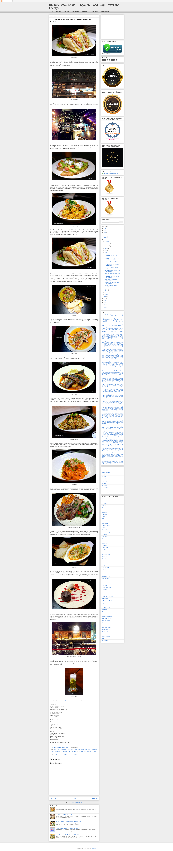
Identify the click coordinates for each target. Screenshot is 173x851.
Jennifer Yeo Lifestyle (106, 554)
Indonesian (121, 409)
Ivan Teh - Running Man (107, 549)
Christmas (104, 390)
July (106, 250)
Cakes (121, 383)
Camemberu (105, 512)
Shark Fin (110, 445)
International (105, 410)
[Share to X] (74, 747)
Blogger (94, 848)
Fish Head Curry (115, 400)
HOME (52, 11)
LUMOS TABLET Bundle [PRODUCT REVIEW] (67, 828)
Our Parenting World (106, 587)
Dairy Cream (105, 518)
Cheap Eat (104, 386)
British (103, 381)
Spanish (112, 448)
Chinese (121, 389)
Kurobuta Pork (70, 751)
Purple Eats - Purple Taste (107, 596)
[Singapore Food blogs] (109, 215)
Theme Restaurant (106, 456)
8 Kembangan (113, 344)
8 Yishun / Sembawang (115, 358)
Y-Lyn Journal (105, 640)
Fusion (58, 751)
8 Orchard (119, 348)
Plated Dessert (84, 751)
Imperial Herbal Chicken (107, 409)
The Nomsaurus (105, 625)
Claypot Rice (120, 390)
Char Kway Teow (115, 385)
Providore (108, 438)
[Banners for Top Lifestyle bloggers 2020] (111, 173)
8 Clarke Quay (110, 338)
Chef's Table (112, 386)
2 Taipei (120, 317)
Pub (111, 438)
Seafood (89, 751)
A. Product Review (118, 366)
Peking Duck (105, 431)
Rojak (106, 441)
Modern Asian (110, 423)
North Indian (116, 427)
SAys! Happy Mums (106, 602)
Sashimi (114, 442)
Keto (113, 414)
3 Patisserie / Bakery (119, 324)
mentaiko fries (106, 463)
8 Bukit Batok (114, 336)
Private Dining (104, 438)
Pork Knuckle (111, 435)
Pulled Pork (118, 438)
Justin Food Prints (106, 472)
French (107, 401)
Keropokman (105, 558)
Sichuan (121, 445)
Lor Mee (113, 420)
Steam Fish (120, 449)
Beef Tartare (109, 377)
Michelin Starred (108, 422)
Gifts (106, 403)
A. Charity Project (111, 362)
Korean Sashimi (111, 415)
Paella (122, 428)
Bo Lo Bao (104, 379)
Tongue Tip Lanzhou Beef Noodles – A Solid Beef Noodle (68, 834)
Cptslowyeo (104, 514)
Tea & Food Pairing (118, 454)
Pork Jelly (106, 435)
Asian (115, 370)
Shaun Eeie (104, 609)
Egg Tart (116, 397)
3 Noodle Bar (111, 324)
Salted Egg (104, 442)
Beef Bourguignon (114, 374)
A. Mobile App (114, 365)
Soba (116, 447)
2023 (105, 232)
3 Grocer (108, 321)
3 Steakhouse (112, 327)
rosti (110, 463)
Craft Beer (104, 394)
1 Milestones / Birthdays (114, 314)
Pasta (79, 751)
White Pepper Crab (109, 461)
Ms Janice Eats (105, 478)
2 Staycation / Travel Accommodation (112, 316)
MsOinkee (104, 483)
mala (103, 463)
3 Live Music (106, 324)
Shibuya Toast (116, 445)
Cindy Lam (104, 470)
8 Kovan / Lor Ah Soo (111, 345)
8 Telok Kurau (107, 356)
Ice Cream (112, 408)
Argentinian (104, 370)
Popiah (114, 434)
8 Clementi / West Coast (118, 338)
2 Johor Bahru (114, 315)
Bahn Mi (106, 373)
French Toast (111, 401)
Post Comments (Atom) (77, 802)
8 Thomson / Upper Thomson (116, 356)
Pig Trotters (117, 433)
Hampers (108, 406)
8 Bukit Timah (120, 336)
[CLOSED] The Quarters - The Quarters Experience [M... (111, 256)
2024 (105, 230)
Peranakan (120, 431)
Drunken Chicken (114, 396)
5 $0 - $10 (107, 329)
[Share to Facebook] (75, 747)
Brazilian (109, 380)
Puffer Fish (114, 438)
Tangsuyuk (108, 454)
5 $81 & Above (118, 331)
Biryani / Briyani (112, 378)
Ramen (121, 438)
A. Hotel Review (117, 364)
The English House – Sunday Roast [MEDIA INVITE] (112, 271)
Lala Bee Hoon (109, 416)
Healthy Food (64, 751)
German (103, 403)
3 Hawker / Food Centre (116, 321)
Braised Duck (120, 379)
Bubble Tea (110, 381)
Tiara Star (104, 633)
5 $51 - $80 (109, 331)
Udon (107, 457)
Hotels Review (75, 11)
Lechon (120, 417)
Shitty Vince (104, 489)
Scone (103, 444)
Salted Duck (121, 441)
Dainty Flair (104, 516)
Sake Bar (112, 441)
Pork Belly (118, 434)
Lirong (103, 565)
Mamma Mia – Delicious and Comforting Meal (66, 808)
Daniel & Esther (105, 521)
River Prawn (118, 439)
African (117, 369)
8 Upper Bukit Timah (111, 357)
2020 (105, 237)
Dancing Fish (107, 395)
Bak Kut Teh (104, 374)
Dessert (112, 395)
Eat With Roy (105, 529)
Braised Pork (105, 380)
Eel (114, 397)
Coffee (119, 391)
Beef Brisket (120, 374)
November (107, 243)
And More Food (105, 507)
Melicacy (104, 476)
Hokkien (110, 407)
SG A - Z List (66, 11)
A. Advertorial (117, 361)
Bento (115, 377)
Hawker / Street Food (114, 406)
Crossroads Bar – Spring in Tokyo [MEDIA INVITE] (112, 283)
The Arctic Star (105, 614)
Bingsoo (103, 378)
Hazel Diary (104, 545)
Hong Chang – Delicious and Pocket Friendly (111, 280)
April (106, 288)
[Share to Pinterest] (77, 747)
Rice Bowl (104, 439)
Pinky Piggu (104, 591)
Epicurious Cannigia (106, 532)
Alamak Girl (104, 501)
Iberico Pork (107, 408)
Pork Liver (116, 435)
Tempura (104, 455)
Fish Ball (110, 400)
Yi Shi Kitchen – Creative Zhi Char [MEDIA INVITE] (112, 277)
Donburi (121, 395)
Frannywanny (105, 538)
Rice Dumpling (109, 439)
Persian (103, 432)
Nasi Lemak (114, 426)
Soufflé (122, 447)
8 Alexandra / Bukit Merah (113, 333)
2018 (105, 296)
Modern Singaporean (118, 423)
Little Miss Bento (105, 567)
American (121, 369)
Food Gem (104, 536)
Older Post (95, 798)
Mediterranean (120, 421)
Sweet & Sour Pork (108, 453)
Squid (113, 449)
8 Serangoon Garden (112, 351)
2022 (105, 234)
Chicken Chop (117, 386)
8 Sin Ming (117, 352)
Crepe (108, 394)
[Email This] (72, 747)
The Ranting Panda (106, 627)
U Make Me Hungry (106, 636)
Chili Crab (115, 389)
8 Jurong (115, 343)
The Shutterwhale (106, 629)
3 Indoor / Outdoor (116, 323)
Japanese (114, 412)
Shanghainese (104, 445)
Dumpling (108, 397)
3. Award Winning (109, 328)
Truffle (116, 456)
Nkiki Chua (104, 585)
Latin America (112, 417)
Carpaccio (118, 384)
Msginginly (104, 481)
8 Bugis (110, 336)
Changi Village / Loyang (108, 385)
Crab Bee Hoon (119, 392)
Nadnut (103, 580)
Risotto (113, 439)
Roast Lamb (118, 440)
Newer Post (53, 798)
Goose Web (115, 403)
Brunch (106, 381)
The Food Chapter (106, 620)
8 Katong (108, 344)
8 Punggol (120, 349)
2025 (105, 228)
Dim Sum (117, 395)
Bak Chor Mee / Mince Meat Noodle (115, 373)
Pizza (105, 434)
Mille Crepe (121, 422)
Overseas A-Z (85, 11)
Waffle (121, 457)
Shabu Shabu (120, 444)
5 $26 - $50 (73, 749)
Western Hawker (117, 460)
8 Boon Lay (107, 336)
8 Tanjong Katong (108, 355)
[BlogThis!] (73, 747)
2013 (105, 306)
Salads (116, 441)
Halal (105, 406)
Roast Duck (113, 440)
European (121, 397)
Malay (121, 420)
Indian (115, 409)
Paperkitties (104, 589)
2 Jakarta (108, 315)
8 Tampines (117, 354)
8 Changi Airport (118, 337)
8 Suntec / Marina (109, 354)
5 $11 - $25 (67, 749)
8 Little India (119, 345)
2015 (105, 302)
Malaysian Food (105, 421)
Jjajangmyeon (104, 414)
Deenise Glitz (105, 523)
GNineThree (104, 543)
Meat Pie (111, 421)
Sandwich (109, 442)
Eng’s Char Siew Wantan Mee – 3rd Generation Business (112, 274)
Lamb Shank (107, 417)
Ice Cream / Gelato (119, 408)
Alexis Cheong (105, 503)
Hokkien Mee (115, 407)
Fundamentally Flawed (107, 540)
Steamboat (104, 450)
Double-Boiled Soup (106, 396)
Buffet (113, 381)
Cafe (56, 751)
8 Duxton (108, 341)
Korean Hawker (105, 415)
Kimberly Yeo (105, 560)
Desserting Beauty (106, 525)
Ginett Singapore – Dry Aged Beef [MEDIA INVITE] (112, 265)
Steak (116, 449)
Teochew (108, 455)
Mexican (103, 422)
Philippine (106, 432)
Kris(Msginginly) (64, 700)
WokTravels (104, 638)
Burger (117, 381)
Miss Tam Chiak (105, 578)
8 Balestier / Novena (109, 334)
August (106, 248)
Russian (108, 441)
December (107, 241)
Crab (115, 392)
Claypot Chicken (111, 390)
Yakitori (121, 461)
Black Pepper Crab (119, 378)
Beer (112, 377)
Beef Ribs (121, 375)
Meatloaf (114, 421)
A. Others (119, 365)
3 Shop (120, 325)
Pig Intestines (111, 432)
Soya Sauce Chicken (106, 448)
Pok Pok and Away (106, 594)
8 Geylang (107, 342)
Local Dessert (108, 420)
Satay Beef (121, 442)
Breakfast (52, 751)
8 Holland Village (118, 342)
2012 (105, 307)
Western (52, 753)
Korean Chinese (120, 414)
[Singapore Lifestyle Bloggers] (109, 194)
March (106, 290)
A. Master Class (109, 365)
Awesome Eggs (114, 372)
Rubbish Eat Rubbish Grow (108, 600)
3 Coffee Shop (116, 319)
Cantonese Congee (112, 384)
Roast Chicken (107, 440)
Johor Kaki (104, 556)
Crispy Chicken (113, 394)
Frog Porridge (114, 402)
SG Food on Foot (106, 607)
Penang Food (115, 431)
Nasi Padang (119, 426)
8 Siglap (113, 352)
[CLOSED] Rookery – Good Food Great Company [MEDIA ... (112, 259)
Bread (113, 380)
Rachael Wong (105, 487)
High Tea (107, 407)
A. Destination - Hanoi (118, 362)
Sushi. (103, 453)
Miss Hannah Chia (106, 576)
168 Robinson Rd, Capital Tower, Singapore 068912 (65, 754)
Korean (115, 414)
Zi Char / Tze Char (114, 462)
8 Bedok (111, 335)
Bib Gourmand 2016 (119, 377)
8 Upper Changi (119, 357)
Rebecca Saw (105, 598)
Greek (119, 403)
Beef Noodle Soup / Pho (107, 375)
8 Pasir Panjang (115, 349)
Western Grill (110, 460)
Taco (113, 453)
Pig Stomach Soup (110, 433)
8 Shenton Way (79, 749)
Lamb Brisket (114, 416)
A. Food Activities (108, 363)
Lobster (110, 418)
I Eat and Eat (105, 547)
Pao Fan (108, 429)
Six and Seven (105, 611)
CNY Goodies (111, 383)
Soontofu (119, 447)
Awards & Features (105, 11)
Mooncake (109, 424)
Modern (75, 751)
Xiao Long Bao (116, 461)
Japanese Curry (111, 413)
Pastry (121, 429)
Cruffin (122, 394)
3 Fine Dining (116, 320)
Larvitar (103, 474)
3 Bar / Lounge (112, 318)
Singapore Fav (105, 447)
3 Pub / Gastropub (61, 749)
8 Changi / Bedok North (107, 337)
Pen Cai (110, 431)
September (107, 246)
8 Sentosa (120, 350)
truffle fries (112, 463)
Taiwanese (116, 453)
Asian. (119, 370)
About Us (58, 11)
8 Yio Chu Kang (108, 358)
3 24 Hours (106, 318)
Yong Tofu (103, 462)
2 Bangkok (120, 314)
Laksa (105, 416)
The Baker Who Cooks (107, 616)
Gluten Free (110, 403)
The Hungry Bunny (106, 622)
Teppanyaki (112, 455)
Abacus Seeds (108, 369)
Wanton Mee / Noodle (114, 458)
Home (74, 798)
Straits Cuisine (110, 450)
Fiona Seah (104, 534)
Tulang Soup (120, 456)
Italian (117, 410)
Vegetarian (93, 751)
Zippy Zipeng (105, 492)
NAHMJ (103, 583)
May (106, 254)
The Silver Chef (105, 631)
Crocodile (118, 394)
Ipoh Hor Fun (112, 410)
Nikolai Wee (104, 485)
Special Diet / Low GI (107, 449)
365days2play (105, 498)
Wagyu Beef (105, 458)
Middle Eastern (115, 422)
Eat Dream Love (105, 527)
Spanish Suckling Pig (118, 448)
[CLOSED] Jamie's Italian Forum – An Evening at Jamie (68, 814)
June (106, 252)
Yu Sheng (108, 462)
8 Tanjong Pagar (86, 749)
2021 (105, 236)
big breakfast (121, 462)
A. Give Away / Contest (117, 363)
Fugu (118, 402)
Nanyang (110, 426)
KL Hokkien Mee (109, 414)
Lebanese (116, 417)
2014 (105, 304)
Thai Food (120, 455)
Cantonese (105, 384)
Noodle (111, 427)
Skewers (114, 447)
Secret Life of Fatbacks (107, 605)
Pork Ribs (104, 436)
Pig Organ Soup (118, 432)
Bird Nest (106, 378)
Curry (103, 395)
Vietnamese (116, 457)
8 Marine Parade (118, 346)
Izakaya (121, 410)
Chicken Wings (108, 389)
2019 (105, 239)
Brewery (121, 380)
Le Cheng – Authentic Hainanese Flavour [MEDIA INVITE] (69, 821)
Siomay (111, 447)
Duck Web (104, 397)
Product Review (94, 11)
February (107, 292)
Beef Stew (104, 377)
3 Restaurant (114, 325)
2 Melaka (120, 315)
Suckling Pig (116, 450)
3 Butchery (107, 319)
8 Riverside (115, 350)
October (107, 244)
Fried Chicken (117, 401)
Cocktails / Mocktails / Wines (109, 391)
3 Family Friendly (109, 320)
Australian (108, 372)
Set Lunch (114, 444)
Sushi (121, 451)
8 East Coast (113, 341)
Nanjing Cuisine (105, 426)
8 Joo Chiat (109, 343)
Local (103, 420)
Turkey (103, 457)
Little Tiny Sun (105, 571)
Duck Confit (120, 396)
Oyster (118, 428)
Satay (117, 442)
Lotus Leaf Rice (117, 420)
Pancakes (104, 429)
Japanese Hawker (119, 413)
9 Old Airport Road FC (110, 361)
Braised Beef (114, 379)
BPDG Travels (105, 509)
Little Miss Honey (105, 569)
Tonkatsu (113, 456)
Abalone (113, 369)
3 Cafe (55, 749)
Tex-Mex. (116, 455)
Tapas (111, 454)
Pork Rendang (120, 435)
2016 (105, 300)
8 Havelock (111, 342)
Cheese (108, 386)
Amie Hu (104, 505)
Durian (112, 397)
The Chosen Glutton (106, 618)
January (107, 294)
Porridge (108, 436)
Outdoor (109, 428)
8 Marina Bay (111, 346)
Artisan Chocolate (110, 370)
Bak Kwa (109, 374)
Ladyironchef (105, 563)
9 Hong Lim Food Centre (114, 359)
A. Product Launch (110, 366)
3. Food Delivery (116, 328)
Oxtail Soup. (114, 428)
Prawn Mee (120, 436)
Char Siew (121, 385)
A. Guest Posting (110, 364)
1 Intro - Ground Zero (105, 314)
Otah (106, 428)
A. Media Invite (94, 749)
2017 (105, 298)
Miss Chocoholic (105, 574)
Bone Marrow (109, 379)
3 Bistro (117, 318)
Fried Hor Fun (107, 402)
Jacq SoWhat (105, 552)
